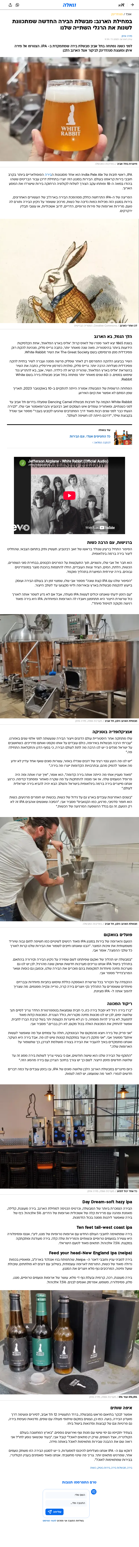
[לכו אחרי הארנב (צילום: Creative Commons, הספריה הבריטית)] (69, 274)
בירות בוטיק (103, 1468)
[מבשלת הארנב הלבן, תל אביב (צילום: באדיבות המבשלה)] (69, 872)
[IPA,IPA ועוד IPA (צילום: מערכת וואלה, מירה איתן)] (69, 1345)
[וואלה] (69, 5)
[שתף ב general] (10, 5)
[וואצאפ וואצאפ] (17, 5)
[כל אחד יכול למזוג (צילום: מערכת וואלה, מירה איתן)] (69, 1139)
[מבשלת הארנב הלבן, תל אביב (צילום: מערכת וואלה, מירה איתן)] (69, 669)
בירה (48, 175)
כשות (93, 1468)
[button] (121, 5)
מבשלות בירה (118, 1468)
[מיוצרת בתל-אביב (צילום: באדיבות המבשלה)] (69, 112)
